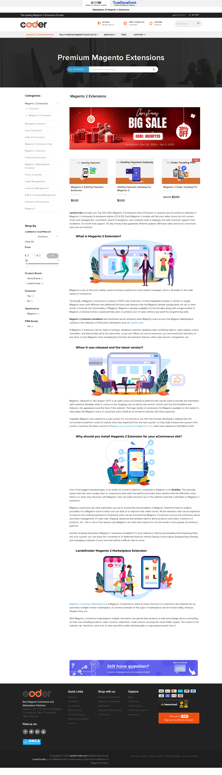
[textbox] (120, 69)
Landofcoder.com (78, 755)
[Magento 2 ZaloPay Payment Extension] (88, 171)
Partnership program (138, 710)
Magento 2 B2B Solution (110, 710)
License (72, 723)
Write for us (133, 714)
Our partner (192, 756)
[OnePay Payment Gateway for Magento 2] (135, 171)
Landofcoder (136, 322)
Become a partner (139, 756)
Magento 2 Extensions (109, 697)
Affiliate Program (173, 756)
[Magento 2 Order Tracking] (181, 171)
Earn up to (178, 718)
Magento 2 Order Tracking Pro (180, 187)
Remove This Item (57, 236)
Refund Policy (74, 710)
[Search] (198, 23)
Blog (130, 697)
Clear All (29, 241)
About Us (72, 697)
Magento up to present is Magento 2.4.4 (131, 426)
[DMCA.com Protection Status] (43, 742)
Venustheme (35, 278)
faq (183, 756)
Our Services (104, 714)
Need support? (157, 756)
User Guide (133, 701)
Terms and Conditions (78, 719)
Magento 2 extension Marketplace (87, 604)
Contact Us (73, 701)
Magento (33, 313)
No (30, 301)
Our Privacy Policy (76, 714)
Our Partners (74, 706)
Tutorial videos (135, 706)
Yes (30, 296)
